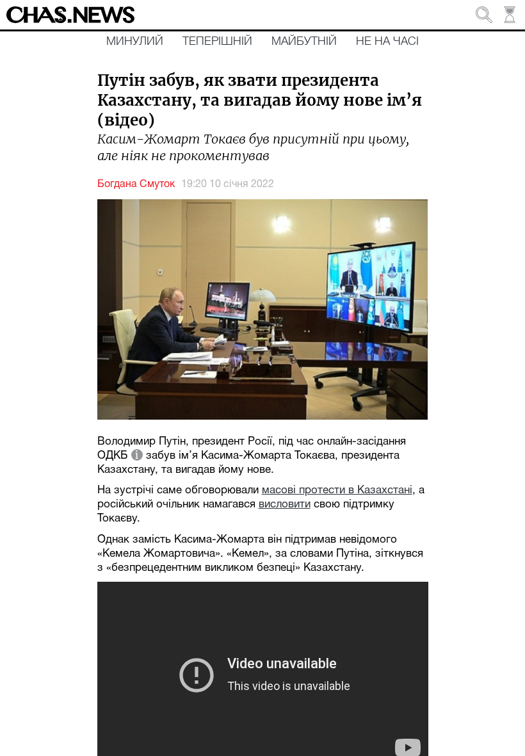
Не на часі (387, 42)
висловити (285, 504)
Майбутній (304, 42)
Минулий (134, 42)
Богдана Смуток (136, 184)
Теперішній (217, 42)
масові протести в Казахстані (337, 490)
